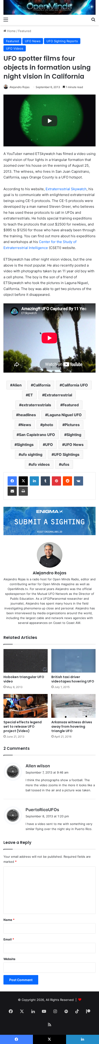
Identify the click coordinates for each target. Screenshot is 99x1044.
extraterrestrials (36, 405)
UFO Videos (14, 48)
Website (9, 959)
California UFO (75, 385)
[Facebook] (12, 481)
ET (30, 395)
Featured (24, 31)
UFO (49, 444)
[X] (23, 481)
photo (48, 424)
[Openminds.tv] (49, 7)
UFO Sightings (66, 454)
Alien (17, 385)
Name (9, 920)
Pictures (72, 424)
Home (11, 31)
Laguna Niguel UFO (64, 414)
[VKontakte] (78, 481)
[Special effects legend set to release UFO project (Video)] (25, 706)
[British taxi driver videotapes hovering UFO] (73, 661)
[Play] (49, 120)
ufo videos (40, 464)
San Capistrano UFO (37, 434)
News (26, 424)
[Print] (23, 491)
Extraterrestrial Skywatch (66, 189)
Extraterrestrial (58, 395)
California (41, 385)
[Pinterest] (56, 481)
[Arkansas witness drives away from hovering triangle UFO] (73, 706)
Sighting (74, 434)
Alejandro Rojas (19, 87)
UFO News (33, 41)
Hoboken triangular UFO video (23, 679)
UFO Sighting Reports (62, 41)
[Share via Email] (12, 491)
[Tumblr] (45, 481)
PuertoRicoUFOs (42, 809)
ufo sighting (31, 454)
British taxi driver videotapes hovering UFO (72, 679)
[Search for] (93, 19)
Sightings (25, 444)
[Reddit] (67, 481)
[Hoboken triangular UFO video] (25, 661)
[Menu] (5, 19)
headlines (27, 414)
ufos (65, 464)
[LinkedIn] (34, 481)
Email (8, 939)
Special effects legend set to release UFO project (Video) (22, 726)
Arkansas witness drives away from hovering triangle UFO (71, 726)
